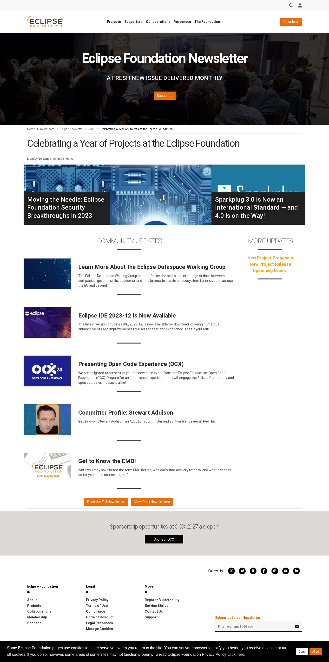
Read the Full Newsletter (106, 502)
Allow (315, 651)
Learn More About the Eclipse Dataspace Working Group (151, 267)
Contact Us (154, 611)
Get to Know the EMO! (107, 461)
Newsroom (47, 129)
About (32, 600)
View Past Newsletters (152, 502)
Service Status (156, 606)
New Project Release (270, 264)
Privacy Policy (97, 600)
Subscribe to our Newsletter (237, 618)
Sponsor (34, 623)
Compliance (95, 611)
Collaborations (158, 22)
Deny (301, 651)
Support (151, 617)
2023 (92, 129)
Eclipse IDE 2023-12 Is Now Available (127, 315)
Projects (114, 22)
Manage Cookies (99, 629)
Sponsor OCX (164, 539)
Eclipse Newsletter (71, 129)
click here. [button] (236, 654)
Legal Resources (99, 623)
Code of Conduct (100, 617)
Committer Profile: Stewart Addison (125, 412)
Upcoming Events (270, 270)
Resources (182, 22)
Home (31, 129)
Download (291, 22)
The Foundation (207, 22)
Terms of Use (97, 606)
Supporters (133, 22)
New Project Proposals (270, 257)
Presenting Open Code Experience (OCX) (131, 364)
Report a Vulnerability (162, 600)
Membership (37, 617)
